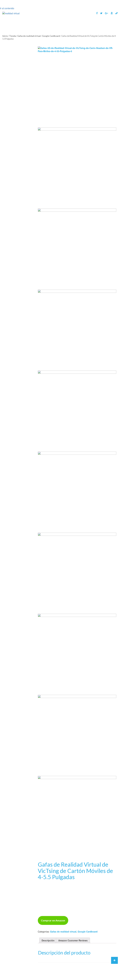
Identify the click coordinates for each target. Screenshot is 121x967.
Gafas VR (58, 23)
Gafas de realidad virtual (29, 36)
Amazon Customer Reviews (73, 940)
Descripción (48, 940)
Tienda (12, 36)
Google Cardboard (51, 36)
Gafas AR (77, 23)
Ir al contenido (7, 8)
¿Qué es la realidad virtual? (32, 23)
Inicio (5, 36)
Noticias (95, 23)
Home (7, 23)
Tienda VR (108, 30)
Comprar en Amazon (53, 920)
